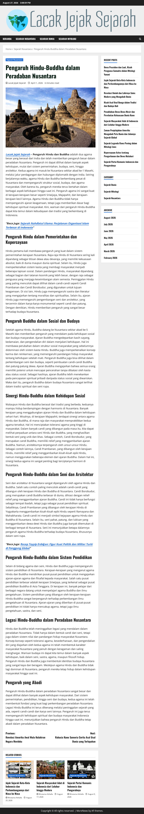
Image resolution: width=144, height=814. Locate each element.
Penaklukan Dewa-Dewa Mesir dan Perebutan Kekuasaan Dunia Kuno (119, 113)
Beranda (7, 39)
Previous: (25, 737)
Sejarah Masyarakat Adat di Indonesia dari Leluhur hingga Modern (51, 786)
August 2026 (110, 217)
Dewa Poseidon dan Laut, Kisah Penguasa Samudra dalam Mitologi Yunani (119, 71)
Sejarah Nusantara (26, 39)
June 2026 (108, 231)
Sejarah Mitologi (67, 39)
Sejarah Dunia (47, 39)
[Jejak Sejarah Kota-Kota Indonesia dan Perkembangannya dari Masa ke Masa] (20, 769)
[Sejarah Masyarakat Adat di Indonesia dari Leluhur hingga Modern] (51, 769)
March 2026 (109, 251)
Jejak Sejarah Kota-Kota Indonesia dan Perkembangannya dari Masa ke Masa (18, 788)
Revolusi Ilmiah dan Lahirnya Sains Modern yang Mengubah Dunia (119, 94)
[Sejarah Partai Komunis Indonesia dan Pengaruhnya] (81, 769)
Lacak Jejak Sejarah (17, 83)
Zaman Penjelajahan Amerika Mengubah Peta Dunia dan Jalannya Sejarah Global (120, 134)
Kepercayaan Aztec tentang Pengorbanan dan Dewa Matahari (118, 154)
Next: (75, 737)
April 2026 (109, 244)
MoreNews (82, 810)
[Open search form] (140, 39)
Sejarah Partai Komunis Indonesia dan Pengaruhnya (79, 786)
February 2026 (110, 257)
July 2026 (108, 224)
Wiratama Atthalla (15, 797)
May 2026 (108, 237)
